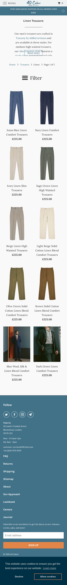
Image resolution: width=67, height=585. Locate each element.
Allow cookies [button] (48, 576)
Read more (33, 53)
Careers (7, 509)
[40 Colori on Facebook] (15, 414)
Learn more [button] (49, 568)
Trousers (24, 64)
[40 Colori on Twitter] (7, 414)
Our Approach (11, 494)
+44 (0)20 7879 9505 (12, 450)
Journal (7, 517)
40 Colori (14, 554)
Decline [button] (19, 576)
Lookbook (9, 501)
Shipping (8, 471)
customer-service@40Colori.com (18, 447)
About (7, 486)
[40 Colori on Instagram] (23, 414)
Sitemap (8, 478)
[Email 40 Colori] (31, 414)
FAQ (5, 456)
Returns (8, 463)
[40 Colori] (33, 3)
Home (12, 64)
